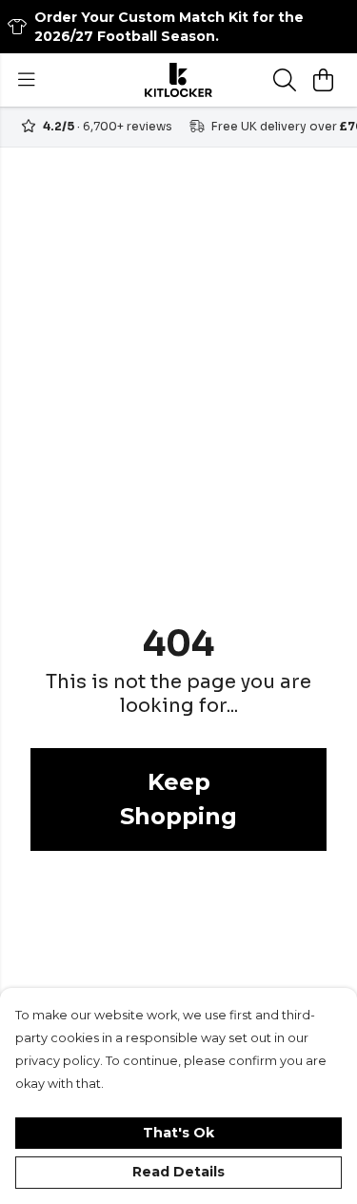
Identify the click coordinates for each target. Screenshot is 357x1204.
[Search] (285, 80)
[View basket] (323, 80)
